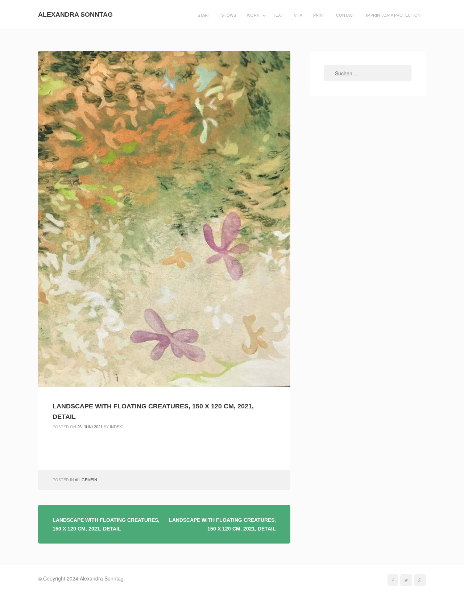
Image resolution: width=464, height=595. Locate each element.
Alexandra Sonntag (75, 14)
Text (278, 15)
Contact (345, 15)
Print (319, 15)
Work (253, 15)
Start (204, 15)
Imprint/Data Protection (393, 15)
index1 (117, 427)
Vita (298, 15)
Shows (228, 15)
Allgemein (86, 480)
